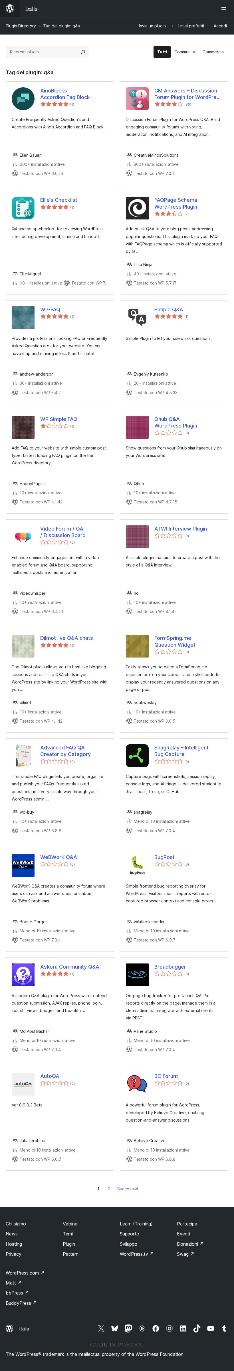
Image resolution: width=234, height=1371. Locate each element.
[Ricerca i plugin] (83, 52)
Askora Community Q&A (69, 967)
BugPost (164, 857)
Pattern (70, 1254)
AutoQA (49, 1076)
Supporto (129, 1234)
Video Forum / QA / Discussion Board (63, 532)
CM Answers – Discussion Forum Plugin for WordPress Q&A (188, 94)
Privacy (13, 1254)
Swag (185, 1254)
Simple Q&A (168, 309)
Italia (24, 1329)
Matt (14, 1283)
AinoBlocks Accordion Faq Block (65, 94)
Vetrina (70, 1224)
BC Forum (166, 1076)
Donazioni (190, 1244)
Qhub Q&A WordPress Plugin (175, 422)
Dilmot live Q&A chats (66, 638)
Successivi (127, 1188)
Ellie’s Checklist (58, 200)
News (12, 1234)
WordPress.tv (137, 1254)
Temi (68, 1234)
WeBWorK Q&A (58, 857)
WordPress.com (25, 1273)
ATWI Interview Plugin (180, 529)
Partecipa (187, 1224)
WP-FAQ (50, 309)
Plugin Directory (21, 25)
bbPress (17, 1293)
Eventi (183, 1234)
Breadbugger (170, 967)
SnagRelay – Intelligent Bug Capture (181, 751)
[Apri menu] (225, 8)
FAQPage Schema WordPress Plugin (175, 203)
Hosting (14, 1244)
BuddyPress (21, 1303)
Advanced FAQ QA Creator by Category (65, 751)
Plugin (69, 1244)
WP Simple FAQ (58, 419)
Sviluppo (128, 1244)
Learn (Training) (136, 1224)
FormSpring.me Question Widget (174, 641)
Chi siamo (16, 1224)
